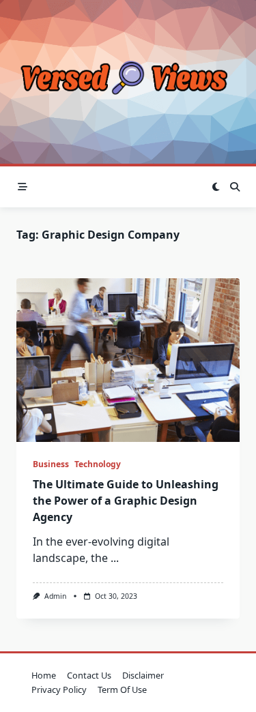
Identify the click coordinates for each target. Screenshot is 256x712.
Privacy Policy (59, 689)
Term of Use (122, 689)
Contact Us (89, 675)
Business (51, 464)
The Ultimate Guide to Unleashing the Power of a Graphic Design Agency (125, 500)
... (115, 557)
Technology (97, 464)
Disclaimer (143, 675)
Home (43, 675)
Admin (55, 596)
